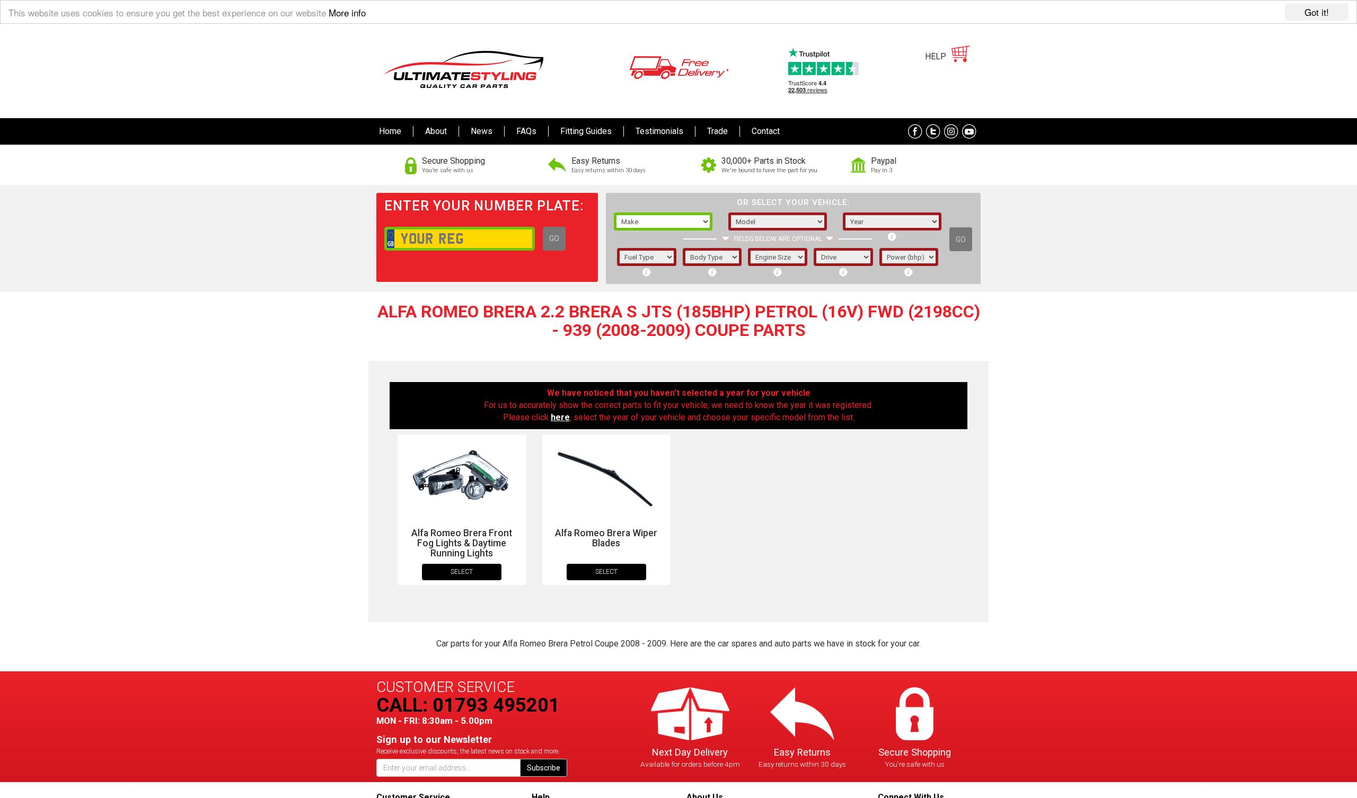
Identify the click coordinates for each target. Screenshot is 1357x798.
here (560, 417)
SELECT (462, 571)
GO (554, 238)
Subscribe (543, 768)
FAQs (526, 131)
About (436, 131)
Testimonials (659, 131)
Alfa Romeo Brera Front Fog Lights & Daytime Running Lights (461, 543)
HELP (935, 56)
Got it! (1317, 12)
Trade (717, 131)
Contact (766, 131)
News (481, 131)
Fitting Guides (586, 131)
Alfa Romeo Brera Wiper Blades (606, 538)
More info (347, 12)
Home (390, 131)
